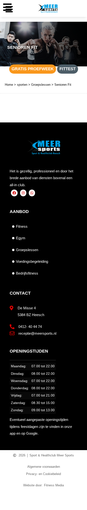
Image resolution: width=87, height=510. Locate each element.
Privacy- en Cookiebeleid (43, 474)
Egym (20, 238)
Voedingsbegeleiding (32, 261)
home (11, 504)
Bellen (76, 504)
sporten (22, 84)
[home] (11, 495)
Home (9, 84)
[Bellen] (76, 495)
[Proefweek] (33, 495)
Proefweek (32, 504)
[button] (9, 9)
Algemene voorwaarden (43, 466)
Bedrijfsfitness (27, 273)
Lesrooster (55, 504)
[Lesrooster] (54, 495)
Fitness (22, 226)
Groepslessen (41, 84)
